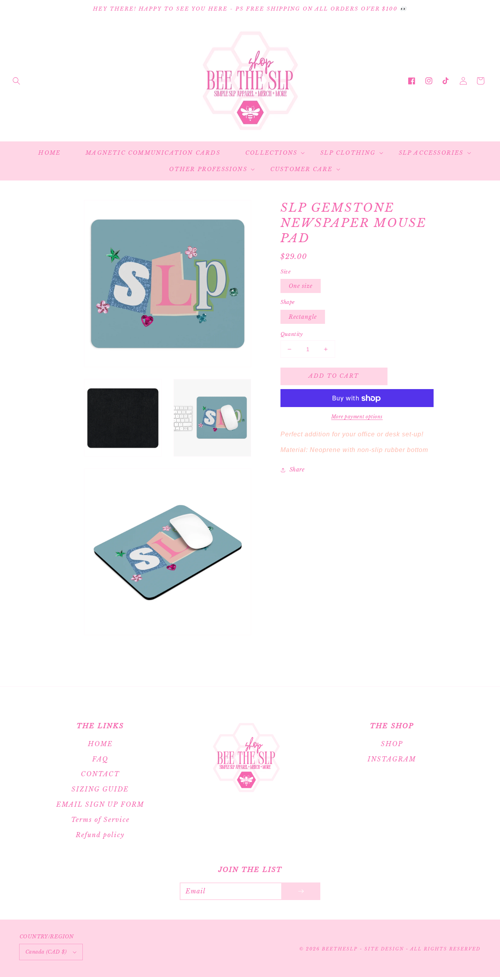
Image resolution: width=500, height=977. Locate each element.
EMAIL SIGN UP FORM (100, 804)
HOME (100, 744)
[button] (16, 80)
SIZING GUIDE (100, 789)
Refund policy (100, 835)
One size (300, 286)
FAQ (100, 759)
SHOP (392, 744)
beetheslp (339, 949)
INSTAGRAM (392, 759)
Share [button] (297, 469)
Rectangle (303, 316)
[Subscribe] (300, 891)
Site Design (384, 949)
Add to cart (334, 376)
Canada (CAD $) (46, 951)
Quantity (291, 334)
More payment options (357, 417)
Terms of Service (100, 819)
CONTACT (100, 774)
